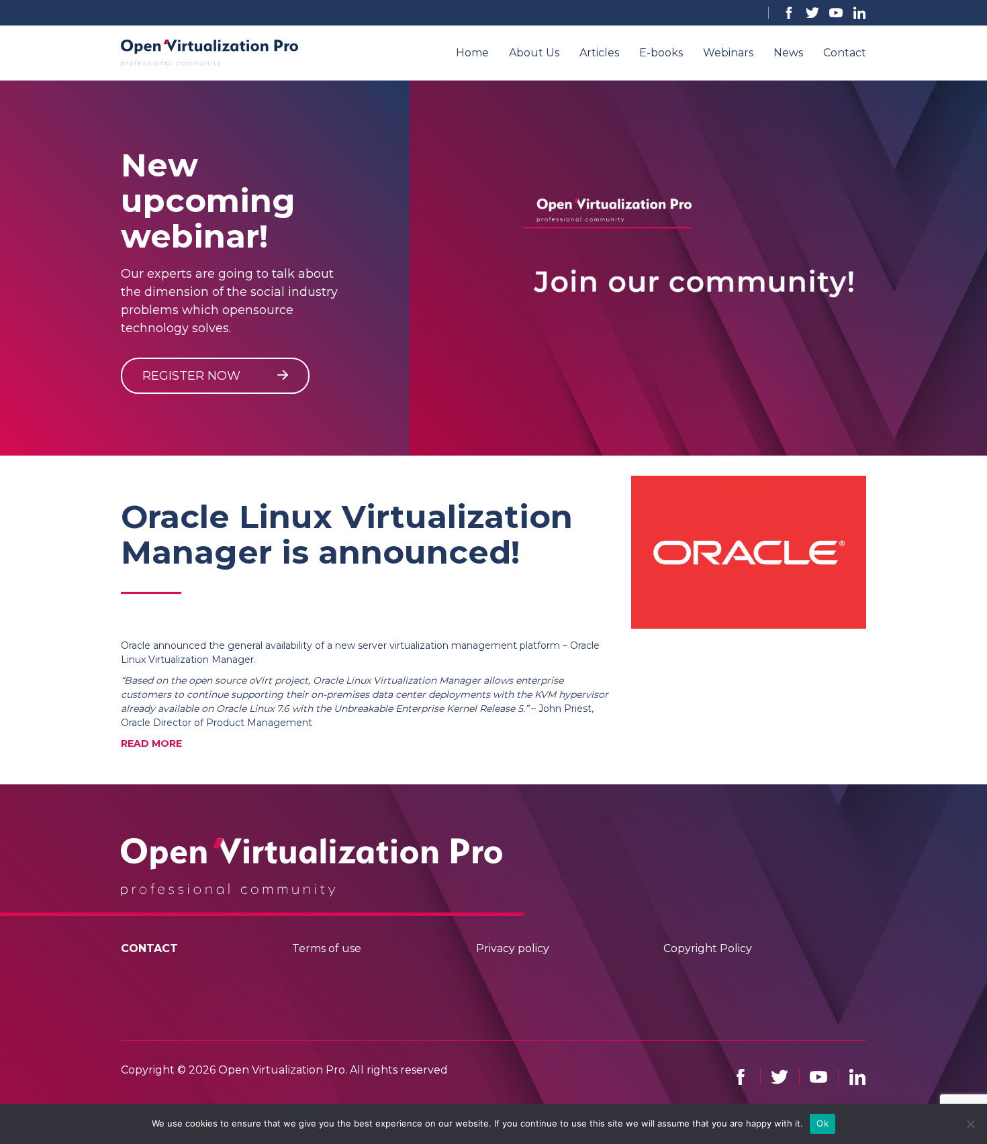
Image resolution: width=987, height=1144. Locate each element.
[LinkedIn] (859, 13)
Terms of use (326, 948)
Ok (822, 1123)
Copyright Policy (707, 948)
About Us (534, 52)
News (788, 52)
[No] (970, 1124)
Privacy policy (512, 948)
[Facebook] (789, 13)
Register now (193, 375)
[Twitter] (812, 13)
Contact (844, 52)
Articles (599, 52)
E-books (661, 52)
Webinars (728, 52)
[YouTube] (836, 13)
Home (472, 52)
